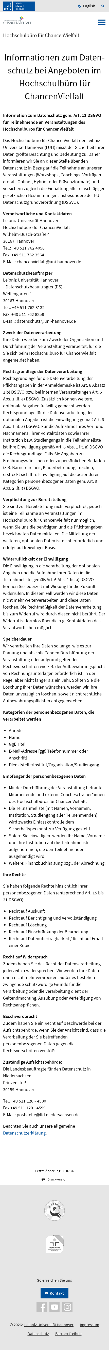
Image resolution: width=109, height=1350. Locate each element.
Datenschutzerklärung (24, 1133)
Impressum (89, 1324)
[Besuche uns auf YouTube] (54, 1306)
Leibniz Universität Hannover (49, 1324)
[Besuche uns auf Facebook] (41, 1306)
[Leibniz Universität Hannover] (19, 6)
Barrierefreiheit (68, 1333)
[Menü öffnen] (102, 23)
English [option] (89, 5)
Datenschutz (38, 1333)
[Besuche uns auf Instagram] (67, 1306)
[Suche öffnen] (103, 6)
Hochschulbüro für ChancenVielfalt (41, 35)
